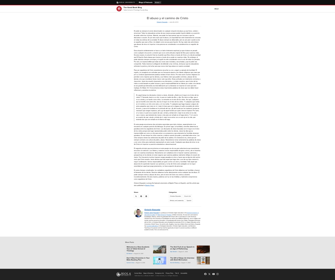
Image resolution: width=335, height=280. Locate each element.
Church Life (187, 196)
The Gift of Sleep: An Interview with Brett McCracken (182, 259)
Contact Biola (138, 273)
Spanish (189, 200)
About (216, 9)
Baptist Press (149, 185)
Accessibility (184, 273)
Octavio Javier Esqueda (151, 213)
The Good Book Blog (132, 7)
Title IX (177, 273)
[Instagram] (218, 273)
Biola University (127, 2)
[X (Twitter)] (209, 273)
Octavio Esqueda (162, 22)
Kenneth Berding (174, 262)
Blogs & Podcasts (145, 2)
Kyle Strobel (173, 251)
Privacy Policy (169, 273)
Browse (157, 2)
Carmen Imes (130, 262)
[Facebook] (205, 273)
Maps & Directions (148, 273)
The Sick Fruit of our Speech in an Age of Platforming (182, 248)
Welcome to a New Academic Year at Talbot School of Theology (138, 249)
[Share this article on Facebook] (141, 196)
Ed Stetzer (129, 253)
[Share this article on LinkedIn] (146, 196)
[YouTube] (213, 273)
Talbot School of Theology (164, 215)
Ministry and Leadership (177, 200)
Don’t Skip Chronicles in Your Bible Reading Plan (138, 259)
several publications (152, 226)
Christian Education (175, 196)
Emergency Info (159, 273)
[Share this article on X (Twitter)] (136, 196)
